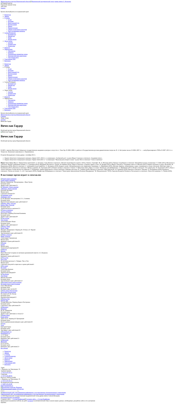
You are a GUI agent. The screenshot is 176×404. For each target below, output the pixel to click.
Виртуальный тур (13, 23)
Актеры (10, 42)
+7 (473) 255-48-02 (6, 376)
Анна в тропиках (6, 211)
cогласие (30, 401)
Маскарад (4, 309)
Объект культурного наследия (17, 29)
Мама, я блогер (5, 236)
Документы (11, 51)
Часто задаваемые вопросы (16, 31)
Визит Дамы (5, 228)
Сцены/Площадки (10, 33)
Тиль (2, 325)
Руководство (12, 44)
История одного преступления (10, 284)
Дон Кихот (4, 276)
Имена (10, 26)
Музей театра (12, 39)
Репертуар (7, 15)
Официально (8, 49)
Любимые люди (6, 197)
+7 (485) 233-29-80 (6, 384)
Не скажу (4, 267)
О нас (10, 19)
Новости (7, 47)
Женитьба (4, 341)
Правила (10, 52)
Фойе (9, 38)
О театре (7, 18)
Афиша (6, 16)
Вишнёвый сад (5, 333)
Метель (3, 251)
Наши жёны (4, 317)
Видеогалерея (12, 24)
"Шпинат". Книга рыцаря (9, 188)
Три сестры (4, 220)
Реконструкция (13, 28)
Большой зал (12, 34)
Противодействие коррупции (17, 56)
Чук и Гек (4, 259)
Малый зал (11, 36)
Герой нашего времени (8, 180)
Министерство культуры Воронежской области (15, 1)
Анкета (3, 8)
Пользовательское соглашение (10, 397)
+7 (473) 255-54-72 (6, 372)
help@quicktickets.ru (7, 385)
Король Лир (4, 300)
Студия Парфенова (18, 399)
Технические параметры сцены (18, 54)
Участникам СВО (9, 59)
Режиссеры (11, 46)
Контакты (7, 61)
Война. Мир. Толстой (7, 205)
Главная (3, 116)
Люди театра (8, 41)
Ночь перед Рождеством (8, 292)
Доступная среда (13, 57)
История (10, 21)
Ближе (3, 244)
